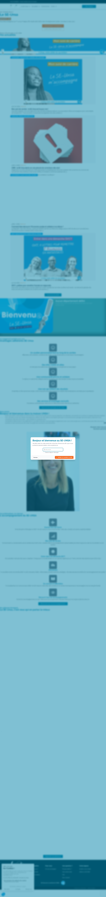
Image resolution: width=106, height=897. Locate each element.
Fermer (35, 457)
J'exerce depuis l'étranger (52, 452)
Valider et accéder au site (65, 457)
